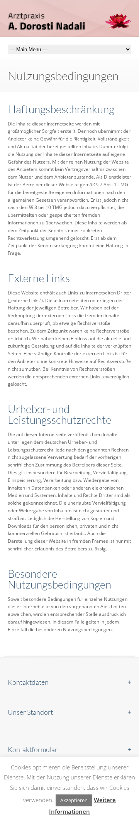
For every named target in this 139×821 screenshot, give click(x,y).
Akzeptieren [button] (74, 800)
